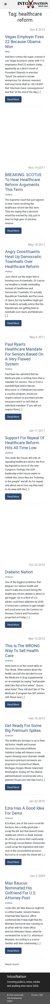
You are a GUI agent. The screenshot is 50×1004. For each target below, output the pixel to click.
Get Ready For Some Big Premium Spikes (23, 728)
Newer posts (12, 964)
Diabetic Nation (19, 572)
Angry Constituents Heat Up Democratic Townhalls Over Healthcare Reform (23, 259)
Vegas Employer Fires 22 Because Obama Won (24, 41)
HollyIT (9, 1001)
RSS (41, 995)
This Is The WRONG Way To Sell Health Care (22, 650)
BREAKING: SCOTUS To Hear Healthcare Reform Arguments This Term (23, 182)
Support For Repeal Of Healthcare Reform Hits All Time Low (25, 442)
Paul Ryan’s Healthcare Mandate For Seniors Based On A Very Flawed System (24, 354)
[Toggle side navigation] (5, 4)
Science (9, 452)
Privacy (34, 995)
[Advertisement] (25, 136)
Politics (8, 194)
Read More (13, 99)
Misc (7, 51)
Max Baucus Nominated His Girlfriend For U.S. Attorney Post (20, 890)
